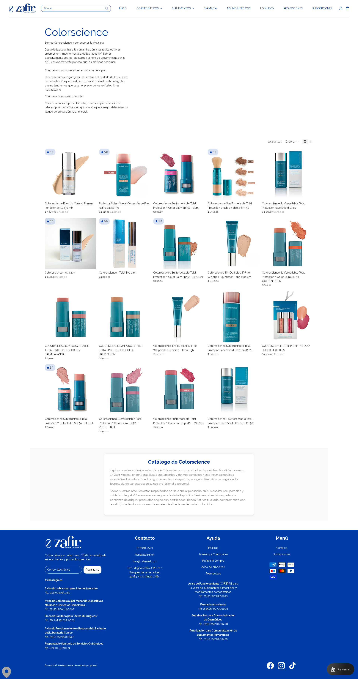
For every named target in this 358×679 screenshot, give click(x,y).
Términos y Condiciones (213, 554)
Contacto (281, 547)
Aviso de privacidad (213, 567)
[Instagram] (281, 665)
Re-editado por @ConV (86, 665)
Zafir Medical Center (63, 665)
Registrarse (92, 569)
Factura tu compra (213, 560)
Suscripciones (281, 554)
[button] (292, 142)
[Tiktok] (292, 665)
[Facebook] (270, 665)
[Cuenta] (341, 8)
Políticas (213, 547)
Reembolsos (213, 573)
